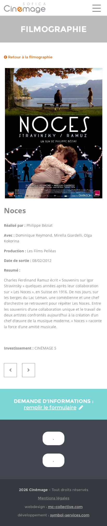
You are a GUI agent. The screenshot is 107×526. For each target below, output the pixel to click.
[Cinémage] (24, 7)
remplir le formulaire (50, 407)
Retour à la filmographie (29, 57)
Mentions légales (53, 498)
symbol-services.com (69, 515)
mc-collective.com (65, 506)
